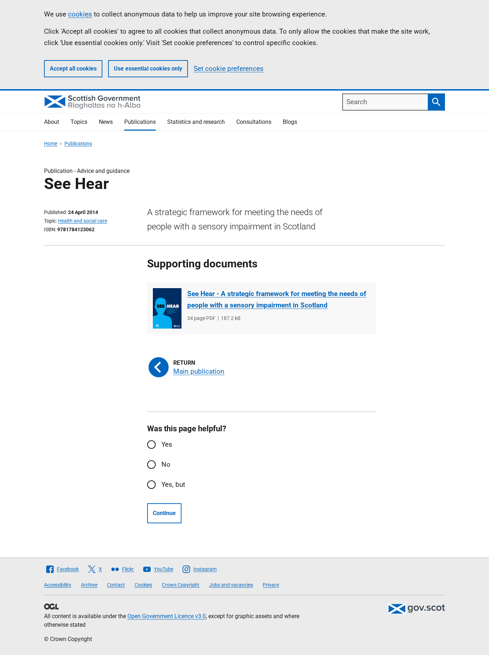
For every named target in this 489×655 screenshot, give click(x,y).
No (165, 464)
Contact (116, 585)
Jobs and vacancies (231, 585)
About (51, 121)
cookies (80, 14)
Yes (166, 444)
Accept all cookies (73, 68)
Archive (89, 585)
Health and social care (82, 221)
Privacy (271, 585)
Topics (79, 121)
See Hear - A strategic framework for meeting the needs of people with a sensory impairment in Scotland (276, 299)
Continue (164, 513)
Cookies (143, 585)
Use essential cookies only (148, 68)
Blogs (290, 121)
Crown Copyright (180, 585)
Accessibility (57, 585)
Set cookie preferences (228, 68)
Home (50, 143)
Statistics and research (196, 121)
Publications (140, 121)
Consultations (253, 121)
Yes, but (173, 484)
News (106, 121)
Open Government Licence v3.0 (166, 616)
